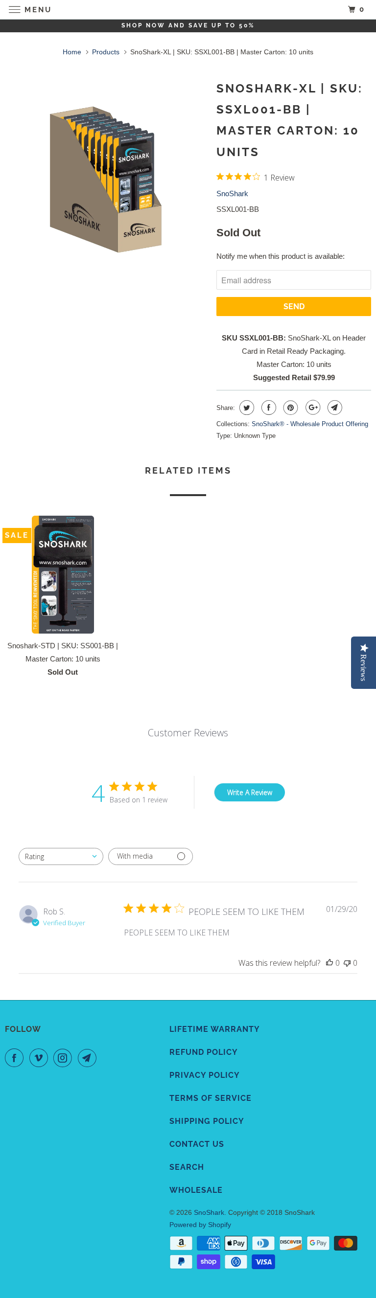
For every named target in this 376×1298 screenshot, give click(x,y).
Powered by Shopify (200, 1225)
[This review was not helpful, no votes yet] (347, 962)
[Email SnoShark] (89, 1057)
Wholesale (196, 1190)
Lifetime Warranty (214, 1029)
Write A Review (249, 792)
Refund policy (203, 1052)
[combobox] (61, 856)
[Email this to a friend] (333, 407)
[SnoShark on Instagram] (64, 1057)
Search (186, 1167)
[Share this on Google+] (311, 407)
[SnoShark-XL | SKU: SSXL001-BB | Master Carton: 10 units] (106, 182)
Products (105, 52)
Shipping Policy (206, 1121)
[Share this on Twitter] (245, 407)
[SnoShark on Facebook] (16, 1057)
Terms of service (210, 1098)
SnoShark (232, 193)
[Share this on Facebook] (267, 407)
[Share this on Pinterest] (289, 407)
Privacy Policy (204, 1075)
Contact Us (196, 1144)
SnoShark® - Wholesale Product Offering (310, 424)
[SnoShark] (188, 9)
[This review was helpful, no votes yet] (329, 962)
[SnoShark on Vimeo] (40, 1057)
